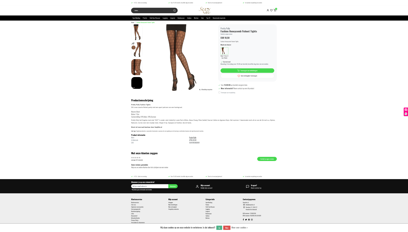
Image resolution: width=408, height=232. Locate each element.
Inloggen (170, 202)
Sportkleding (136, 18)
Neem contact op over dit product (244, 88)
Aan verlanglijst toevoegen (249, 76)
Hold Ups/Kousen (155, 18)
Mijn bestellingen (172, 204)
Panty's (145, 18)
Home (132, 22)
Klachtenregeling (135, 211)
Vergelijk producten (173, 209)
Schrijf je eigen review (226, 34)
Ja (219, 227)
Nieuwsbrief (134, 216)
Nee (226, 227)
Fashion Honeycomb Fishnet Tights (145, 22)
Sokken (189, 18)
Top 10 (208, 18)
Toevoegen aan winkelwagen (248, 70)
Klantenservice (135, 202)
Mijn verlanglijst (172, 207)
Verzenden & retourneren (138, 222)
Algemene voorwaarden (137, 207)
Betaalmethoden (135, 218)
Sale (202, 18)
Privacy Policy (134, 220)
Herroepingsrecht (135, 209)
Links (132, 213)
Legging (165, 18)
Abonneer (173, 186)
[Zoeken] (174, 10)
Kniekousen (181, 18)
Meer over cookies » (240, 227)
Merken (196, 18)
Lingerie (172, 18)
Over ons (133, 204)
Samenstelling (135, 117)
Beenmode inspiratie (219, 18)
